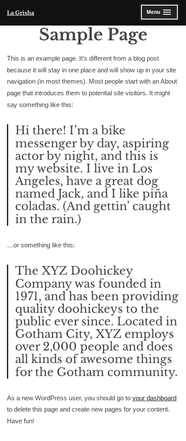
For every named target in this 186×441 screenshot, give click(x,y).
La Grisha (20, 13)
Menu (159, 13)
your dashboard (154, 398)
